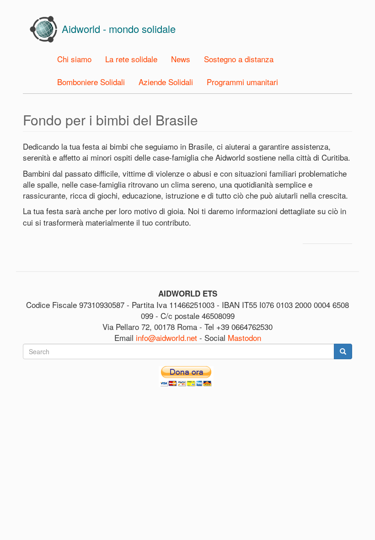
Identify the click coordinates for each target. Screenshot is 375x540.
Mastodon (244, 337)
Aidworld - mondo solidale (119, 29)
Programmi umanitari (242, 81)
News (180, 59)
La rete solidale (131, 59)
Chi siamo (74, 59)
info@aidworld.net (166, 337)
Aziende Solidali (166, 81)
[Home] (47, 29)
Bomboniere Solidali (91, 81)
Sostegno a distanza (238, 59)
